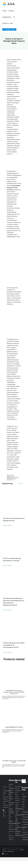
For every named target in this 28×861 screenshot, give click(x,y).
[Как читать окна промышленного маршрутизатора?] (14, 502)
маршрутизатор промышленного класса (13, 477)
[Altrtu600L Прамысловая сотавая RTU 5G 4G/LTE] (14, 735)
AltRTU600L (8, 764)
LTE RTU (13, 764)
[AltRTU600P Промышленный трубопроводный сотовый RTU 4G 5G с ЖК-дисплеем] (14, 665)
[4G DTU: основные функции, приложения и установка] (14, 542)
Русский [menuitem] (25, 782)
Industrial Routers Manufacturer (19, 833)
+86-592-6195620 (17, 821)
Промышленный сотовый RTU (16, 697)
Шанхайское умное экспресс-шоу (11, 479)
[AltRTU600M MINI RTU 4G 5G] (14, 702)
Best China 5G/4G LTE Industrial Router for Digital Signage (11, 803)
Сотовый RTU (5, 698)
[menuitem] (24, 781)
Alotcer (11, 475)
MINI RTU (14, 729)
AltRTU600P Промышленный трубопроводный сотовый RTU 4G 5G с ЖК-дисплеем (14, 692)
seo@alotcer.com (20, 827)
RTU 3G (21, 696)
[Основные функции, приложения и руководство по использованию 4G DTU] (14, 626)
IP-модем (24, 795)
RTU (17, 696)
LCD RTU (13, 696)
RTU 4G (21, 729)
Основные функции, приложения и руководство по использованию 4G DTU (13, 645)
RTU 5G (6, 697)
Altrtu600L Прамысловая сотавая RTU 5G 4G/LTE (14, 761)
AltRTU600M (8, 729)
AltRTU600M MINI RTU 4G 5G (14, 727)
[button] (18, 29)
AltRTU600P (8, 696)
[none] (24, 781)
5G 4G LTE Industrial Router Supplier (11, 788)
